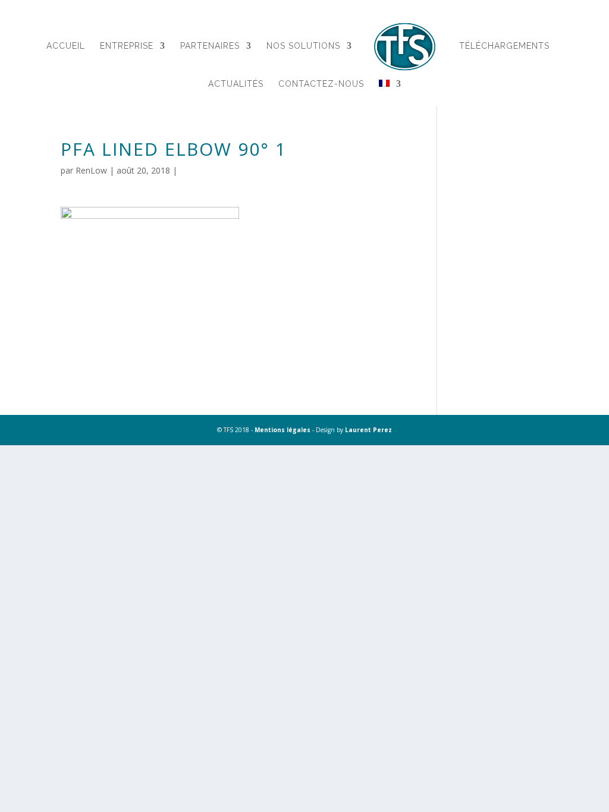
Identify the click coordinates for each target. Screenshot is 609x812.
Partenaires (210, 46)
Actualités (235, 84)
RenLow (91, 170)
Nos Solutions (303, 46)
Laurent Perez (368, 430)
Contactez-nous (321, 84)
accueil (65, 46)
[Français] (390, 99)
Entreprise (126, 46)
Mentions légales (282, 430)
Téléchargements (504, 46)
